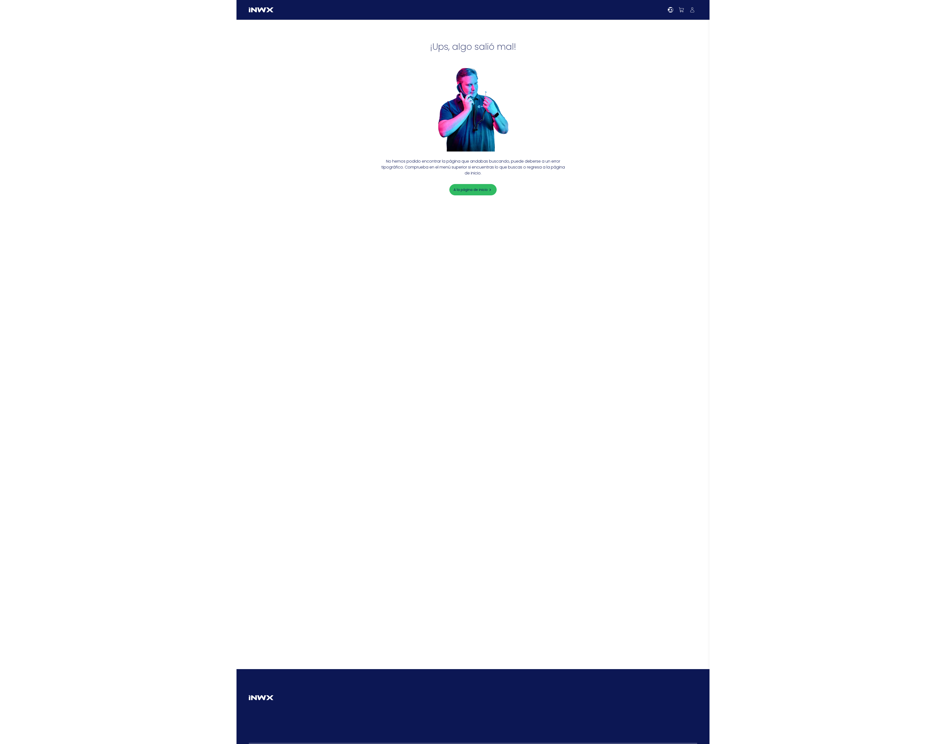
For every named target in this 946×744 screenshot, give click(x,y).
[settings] (671, 10)
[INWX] (261, 10)
